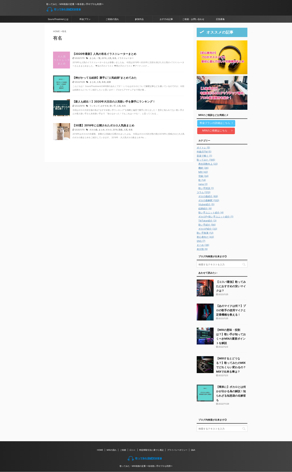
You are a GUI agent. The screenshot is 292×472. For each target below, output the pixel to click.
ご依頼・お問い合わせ (193, 19)
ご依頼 (123, 450)
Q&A (193, 450)
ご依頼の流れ (112, 19)
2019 (104, 58)
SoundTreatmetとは (58, 19)
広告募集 (220, 19)
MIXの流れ (111, 450)
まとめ (92, 58)
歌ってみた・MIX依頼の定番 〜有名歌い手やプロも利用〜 (146, 466)
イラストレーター (125, 58)
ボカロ (109, 129)
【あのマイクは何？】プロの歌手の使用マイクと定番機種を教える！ (231, 310)
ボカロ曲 (93, 129)
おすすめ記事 (166, 19)
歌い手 (113, 106)
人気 (109, 58)
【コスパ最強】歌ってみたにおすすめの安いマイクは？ (231, 286)
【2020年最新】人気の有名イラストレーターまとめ (104, 53)
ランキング (94, 106)
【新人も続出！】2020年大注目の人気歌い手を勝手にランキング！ (113, 101)
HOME (100, 450)
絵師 (109, 82)
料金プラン (85, 19)
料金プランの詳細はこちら (215, 122)
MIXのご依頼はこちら (215, 130)
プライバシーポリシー (177, 450)
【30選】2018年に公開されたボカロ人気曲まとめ (103, 125)
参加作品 (139, 19)
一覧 (98, 58)
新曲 (120, 129)
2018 (115, 129)
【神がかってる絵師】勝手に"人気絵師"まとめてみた (104, 77)
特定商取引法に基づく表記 (151, 450)
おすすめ (105, 106)
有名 (114, 58)
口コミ (133, 450)
